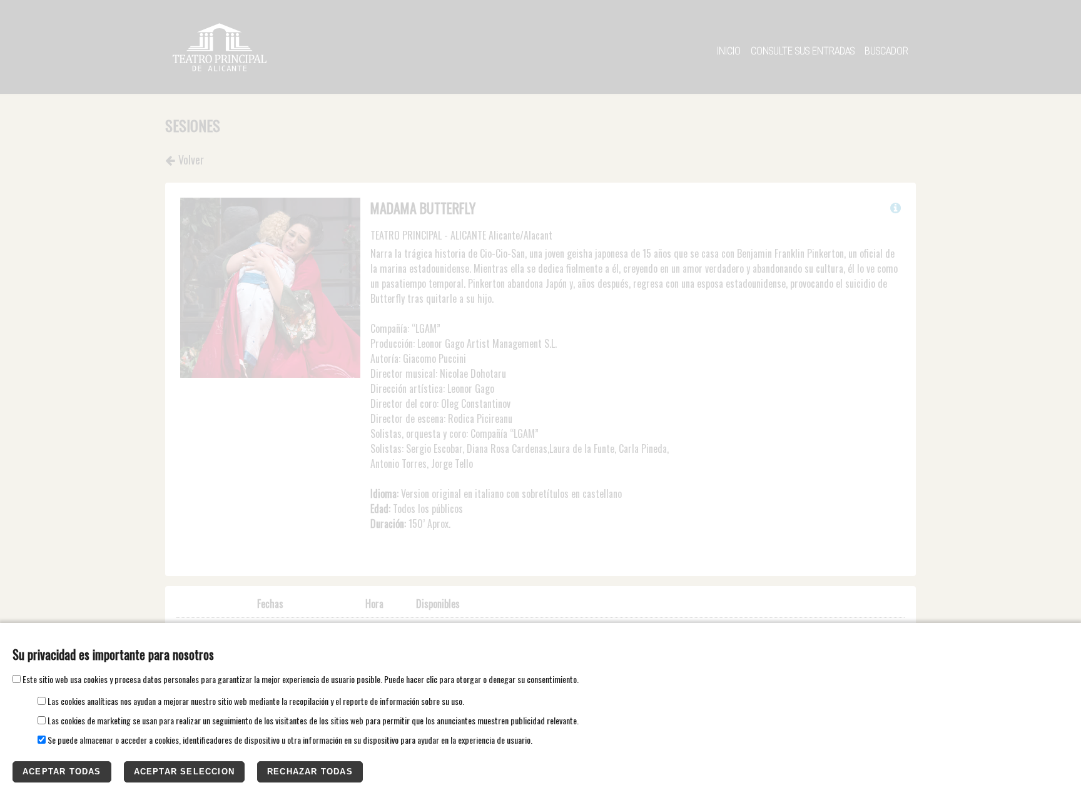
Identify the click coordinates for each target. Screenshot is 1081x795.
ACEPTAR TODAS (62, 771)
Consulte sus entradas (803, 51)
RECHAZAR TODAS (310, 771)
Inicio (729, 51)
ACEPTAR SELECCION (184, 771)
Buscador (886, 51)
